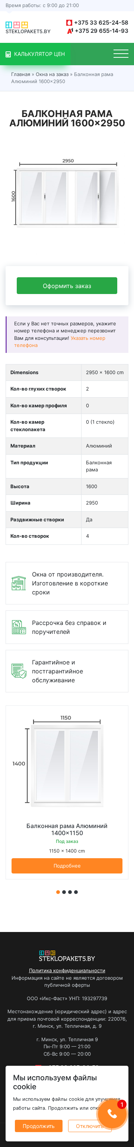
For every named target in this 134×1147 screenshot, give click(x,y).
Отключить (90, 1126)
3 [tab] (70, 892)
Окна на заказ (52, 74)
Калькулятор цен (39, 54)
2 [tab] (64, 892)
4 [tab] (76, 892)
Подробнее (67, 866)
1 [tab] (58, 892)
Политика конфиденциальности (67, 970)
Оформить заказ (67, 286)
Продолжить (39, 1126)
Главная (20, 74)
